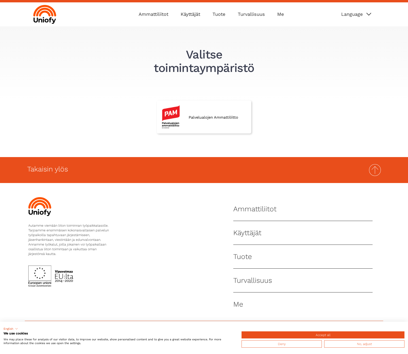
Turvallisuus (251, 14)
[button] (11, 328)
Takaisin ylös (47, 169)
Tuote (218, 14)
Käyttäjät (190, 14)
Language (352, 14)
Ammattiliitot (153, 14)
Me (280, 14)
